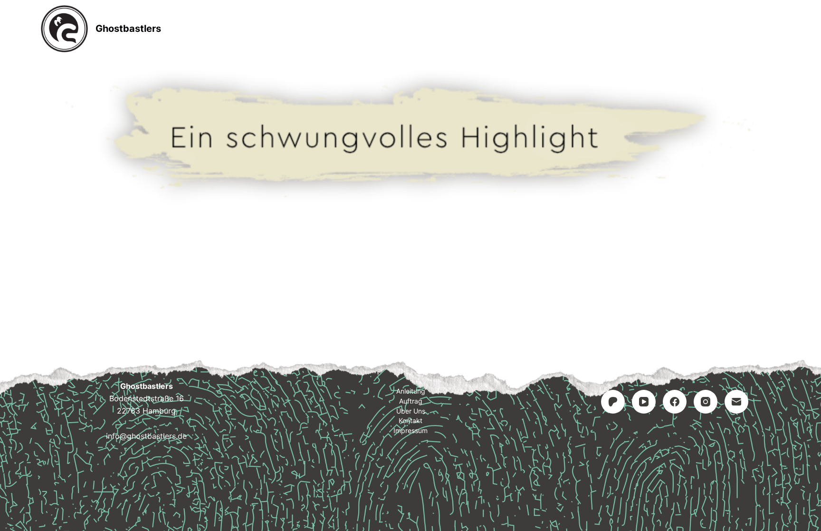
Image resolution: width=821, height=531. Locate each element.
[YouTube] (644, 402)
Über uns (410, 411)
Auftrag (411, 28)
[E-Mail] (736, 402)
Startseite (283, 28)
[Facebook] (675, 402)
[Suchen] (776, 28)
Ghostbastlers (128, 28)
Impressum (536, 28)
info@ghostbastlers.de (146, 436)
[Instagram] (705, 402)
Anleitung (349, 28)
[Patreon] (613, 402)
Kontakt (470, 28)
